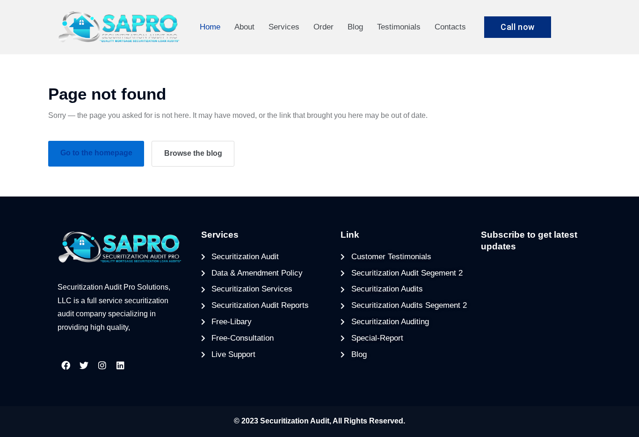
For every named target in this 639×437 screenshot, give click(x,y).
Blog (355, 26)
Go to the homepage (96, 153)
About (244, 26)
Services (284, 26)
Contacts (450, 26)
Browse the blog (193, 153)
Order (323, 26)
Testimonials (399, 26)
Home (210, 26)
